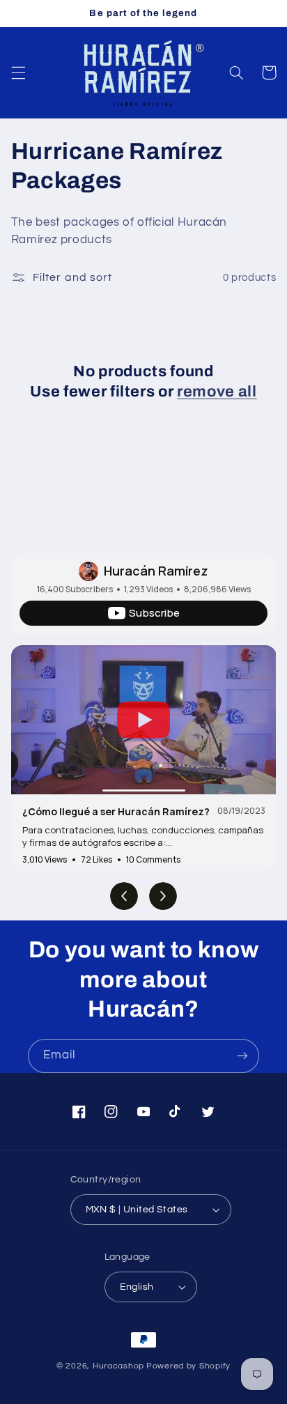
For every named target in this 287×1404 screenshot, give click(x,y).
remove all (217, 391)
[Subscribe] (242, 1056)
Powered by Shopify (188, 1366)
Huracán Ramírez (156, 570)
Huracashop (118, 1366)
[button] (18, 72)
